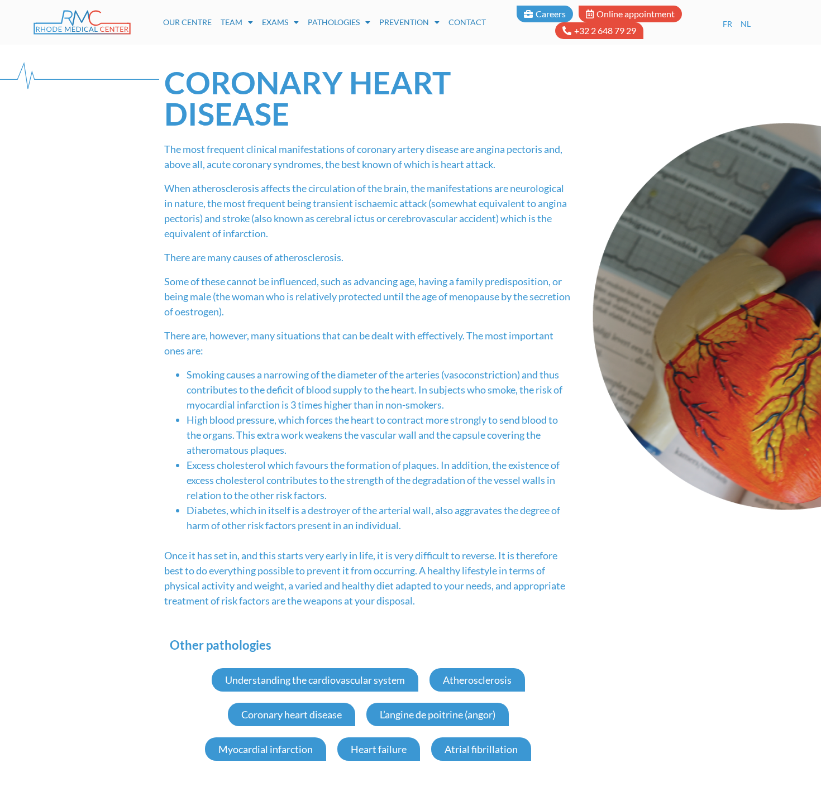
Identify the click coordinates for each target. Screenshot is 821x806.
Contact (467, 22)
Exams (275, 22)
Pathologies (334, 22)
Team (231, 22)
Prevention (404, 22)
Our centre (187, 22)
